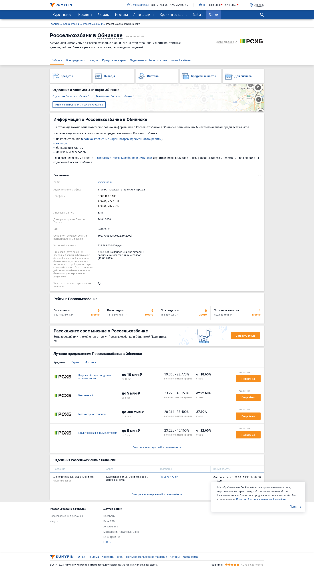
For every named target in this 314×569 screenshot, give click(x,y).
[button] (157, 175)
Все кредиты (74, 60)
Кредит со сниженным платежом (97, 432)
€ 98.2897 (231, 5)
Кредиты (85, 14)
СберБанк (109, 516)
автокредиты (152, 139)
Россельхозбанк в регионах (66, 516)
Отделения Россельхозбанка (71, 96)
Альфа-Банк (110, 526)
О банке (57, 60)
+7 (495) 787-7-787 (109, 206)
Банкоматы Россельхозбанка (115, 96)
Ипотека (121, 14)
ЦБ (204, 5)
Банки (213, 14)
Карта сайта (190, 556)
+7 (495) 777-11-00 (109, 201)
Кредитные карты (173, 14)
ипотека (87, 139)
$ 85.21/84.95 (159, 5)
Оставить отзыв (245, 335)
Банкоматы (157, 60)
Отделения (137, 60)
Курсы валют (63, 14)
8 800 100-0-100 (107, 196)
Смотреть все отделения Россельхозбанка (157, 494)
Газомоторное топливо (92, 414)
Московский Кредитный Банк (121, 531)
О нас (81, 556)
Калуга (54, 521)
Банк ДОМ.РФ (111, 537)
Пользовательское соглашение (146, 556)
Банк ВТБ (109, 521)
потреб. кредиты (130, 139)
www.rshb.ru (105, 182)
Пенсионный (85, 395)
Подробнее (248, 378)
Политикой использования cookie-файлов (261, 499)
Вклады (104, 14)
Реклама (93, 556)
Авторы (175, 556)
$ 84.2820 (215, 5)
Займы (198, 14)
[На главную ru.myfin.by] (61, 557)
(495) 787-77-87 (169, 476)
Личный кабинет (180, 60)
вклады (61, 143)
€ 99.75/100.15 (179, 5)
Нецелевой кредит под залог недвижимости (95, 377)
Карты (75, 362)
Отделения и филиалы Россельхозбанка (79, 104)
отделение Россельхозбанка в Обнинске (124, 158)
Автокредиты (143, 14)
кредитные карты (106, 139)
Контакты (108, 556)
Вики (120, 556)
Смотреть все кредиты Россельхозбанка (157, 447)
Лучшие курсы (140, 5)
